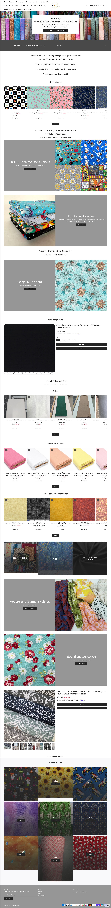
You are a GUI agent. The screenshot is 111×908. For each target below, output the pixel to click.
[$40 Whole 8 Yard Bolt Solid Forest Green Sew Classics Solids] (61, 406)
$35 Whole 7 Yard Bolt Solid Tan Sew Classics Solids (84, 421)
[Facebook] (73, 892)
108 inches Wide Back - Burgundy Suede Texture (84, 523)
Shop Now (21, 561)
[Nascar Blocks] (15, 97)
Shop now (21, 785)
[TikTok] (85, 892)
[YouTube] (82, 892)
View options (15, 118)
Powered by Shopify (15, 905)
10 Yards (74, 340)
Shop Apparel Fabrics (29, 608)
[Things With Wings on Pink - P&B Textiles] (61, 97)
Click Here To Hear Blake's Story (55, 255)
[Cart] (106, 5)
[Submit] (105, 45)
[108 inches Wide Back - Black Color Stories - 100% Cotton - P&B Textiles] (38, 509)
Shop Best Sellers (48, 30)
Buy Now (55, 562)
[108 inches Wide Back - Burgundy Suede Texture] (84, 509)
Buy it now (81, 348)
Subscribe (8, 898)
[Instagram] (76, 892)
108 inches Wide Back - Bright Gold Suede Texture (61, 524)
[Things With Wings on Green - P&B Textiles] (38, 97)
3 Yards (63, 340)
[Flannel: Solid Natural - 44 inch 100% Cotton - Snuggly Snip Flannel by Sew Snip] (61, 459)
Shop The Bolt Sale (30, 168)
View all (55, 124)
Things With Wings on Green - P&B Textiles (38, 112)
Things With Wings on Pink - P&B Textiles (61, 112)
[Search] (100, 5)
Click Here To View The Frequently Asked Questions (56, 384)
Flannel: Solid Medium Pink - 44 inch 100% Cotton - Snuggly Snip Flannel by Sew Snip (15, 474)
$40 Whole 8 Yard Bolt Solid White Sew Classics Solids (15, 421)
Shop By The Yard (30, 289)
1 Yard (58, 340)
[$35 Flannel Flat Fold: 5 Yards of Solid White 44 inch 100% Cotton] (38, 406)
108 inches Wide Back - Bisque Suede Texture (15, 523)
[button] (5, 102)
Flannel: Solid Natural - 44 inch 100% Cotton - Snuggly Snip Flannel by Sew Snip (61, 474)
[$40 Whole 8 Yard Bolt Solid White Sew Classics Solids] (15, 406)
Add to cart (15, 428)
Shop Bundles (81, 224)
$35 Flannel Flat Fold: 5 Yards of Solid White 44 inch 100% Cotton (38, 421)
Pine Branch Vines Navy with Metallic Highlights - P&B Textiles (84, 112)
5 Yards (68, 340)
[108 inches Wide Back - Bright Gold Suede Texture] (61, 509)
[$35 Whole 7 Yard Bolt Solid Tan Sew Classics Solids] (84, 406)
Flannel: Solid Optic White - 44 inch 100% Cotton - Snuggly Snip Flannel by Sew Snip (38, 474)
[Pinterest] (79, 892)
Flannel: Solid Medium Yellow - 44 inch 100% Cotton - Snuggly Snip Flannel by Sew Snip (84, 474)
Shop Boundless (81, 663)
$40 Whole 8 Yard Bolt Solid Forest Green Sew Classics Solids (61, 421)
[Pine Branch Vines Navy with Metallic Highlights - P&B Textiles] (84, 97)
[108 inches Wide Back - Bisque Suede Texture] (15, 509)
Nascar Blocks (15, 112)
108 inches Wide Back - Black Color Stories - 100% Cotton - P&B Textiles (38, 524)
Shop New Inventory (61, 30)
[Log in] (103, 5)
